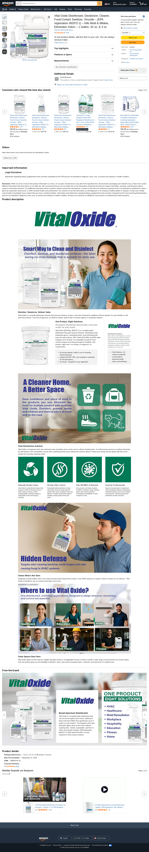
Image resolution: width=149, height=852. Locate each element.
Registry (62, 9)
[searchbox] (59, 3)
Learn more (108, 80)
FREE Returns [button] (59, 43)
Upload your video (10, 158)
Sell (55, 9)
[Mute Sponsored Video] (63, 799)
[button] (4, 9)
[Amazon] (8, 3)
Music (70, 9)
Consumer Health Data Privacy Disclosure (76, 845)
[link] (19, 120)
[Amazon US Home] (43, 839)
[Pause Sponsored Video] (63, 795)
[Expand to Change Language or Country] (110, 4)
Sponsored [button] (5, 774)
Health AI (12, 9)
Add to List (124, 78)
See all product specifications (66, 67)
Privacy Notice (57, 845)
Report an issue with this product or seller (72, 85)
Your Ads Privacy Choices (100, 845)
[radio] (4, 16)
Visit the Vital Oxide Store (63, 30)
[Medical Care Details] (41, 9)
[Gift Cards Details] (52, 9)
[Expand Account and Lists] (126, 4)
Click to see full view (29, 60)
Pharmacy (78, 9)
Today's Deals (23, 9)
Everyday (87, 9)
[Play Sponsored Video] (104, 789)
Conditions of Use (45, 845)
